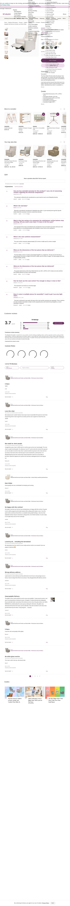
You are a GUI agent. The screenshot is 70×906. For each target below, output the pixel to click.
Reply (28, 199)
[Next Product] (64, 109)
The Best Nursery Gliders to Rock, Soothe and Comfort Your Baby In (15, 700)
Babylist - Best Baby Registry (7, 14)
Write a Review (58, 323)
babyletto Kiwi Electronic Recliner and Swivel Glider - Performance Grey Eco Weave (27, 378)
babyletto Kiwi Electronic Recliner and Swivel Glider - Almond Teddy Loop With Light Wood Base (29, 477)
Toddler (25, 22)
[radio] (6, 29)
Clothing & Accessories (9, 18)
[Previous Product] (60, 109)
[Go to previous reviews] (28, 676)
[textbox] (35, 181)
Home (5, 22)
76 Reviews (47, 31)
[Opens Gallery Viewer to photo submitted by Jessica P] (21, 354)
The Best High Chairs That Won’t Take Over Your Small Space (55, 700)
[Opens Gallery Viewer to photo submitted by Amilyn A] (10, 354)
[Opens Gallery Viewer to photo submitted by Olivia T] (32, 354)
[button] (35, 322)
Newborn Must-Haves (13, 22)
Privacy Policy (6, 5)
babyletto (43, 28)
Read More (29, 607)
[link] (43, 43)
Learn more (21, 183)
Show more (42, 86)
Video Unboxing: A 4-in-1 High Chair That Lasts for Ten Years (35, 700)
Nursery (20, 22)
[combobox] (12, 367)
